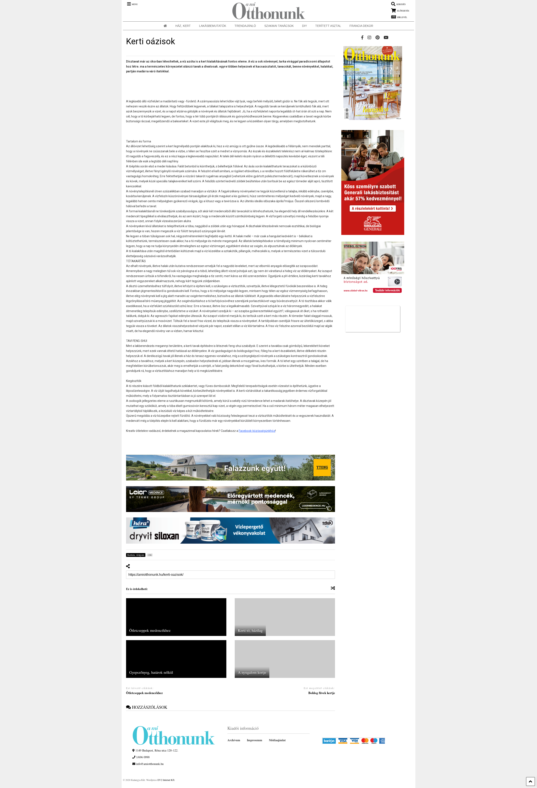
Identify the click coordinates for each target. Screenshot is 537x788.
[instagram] (369, 37)
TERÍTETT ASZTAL (328, 25)
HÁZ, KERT (183, 25)
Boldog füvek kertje (321, 693)
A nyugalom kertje (252, 672)
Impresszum (254, 740)
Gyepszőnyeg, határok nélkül (151, 672)
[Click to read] (176, 617)
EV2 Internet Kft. (166, 779)
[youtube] (386, 37)
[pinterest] (377, 37)
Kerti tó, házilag (250, 630)
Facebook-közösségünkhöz (257, 430)
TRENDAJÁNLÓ (245, 25)
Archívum (233, 740)
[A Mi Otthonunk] (266, 10)
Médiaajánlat (277, 740)
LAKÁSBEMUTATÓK (212, 25)
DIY (304, 25)
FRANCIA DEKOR (361, 25)
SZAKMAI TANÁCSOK (279, 25)
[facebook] (362, 37)
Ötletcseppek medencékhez (150, 630)
